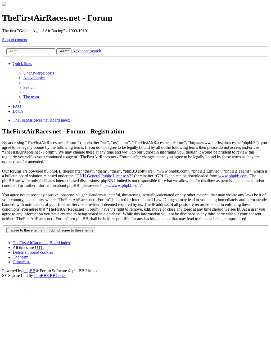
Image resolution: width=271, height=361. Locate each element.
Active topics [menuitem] (34, 78)
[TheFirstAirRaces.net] (4, 5)
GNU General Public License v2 (103, 176)
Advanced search (86, 51)
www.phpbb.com (232, 176)
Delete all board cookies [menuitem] (33, 252)
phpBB (29, 271)
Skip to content (14, 40)
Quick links (22, 63)
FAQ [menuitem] (17, 106)
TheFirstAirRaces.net (30, 242)
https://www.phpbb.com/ (121, 185)
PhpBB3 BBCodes (50, 275)
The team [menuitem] (31, 97)
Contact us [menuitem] (21, 262)
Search (63, 51)
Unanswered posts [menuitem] (38, 73)
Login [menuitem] (18, 111)
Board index (59, 242)
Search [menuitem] (29, 87)
